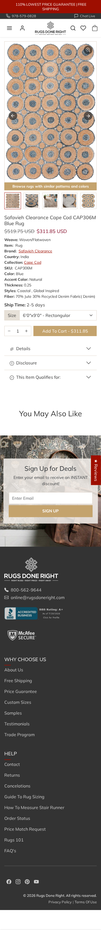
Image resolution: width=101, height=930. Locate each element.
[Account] (22, 28)
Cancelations (17, 786)
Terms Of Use (86, 902)
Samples (13, 713)
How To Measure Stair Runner (34, 807)
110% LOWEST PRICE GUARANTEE (45, 4)
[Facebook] (8, 881)
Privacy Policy (60, 902)
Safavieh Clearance (35, 251)
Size (12, 315)
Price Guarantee (20, 691)
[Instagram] (18, 881)
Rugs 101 (14, 840)
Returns (12, 775)
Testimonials (17, 723)
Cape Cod (32, 262)
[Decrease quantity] (9, 331)
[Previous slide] (12, 422)
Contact (12, 764)
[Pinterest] (27, 881)
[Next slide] (88, 115)
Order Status (17, 818)
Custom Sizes (17, 702)
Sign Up (50, 511)
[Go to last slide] (13, 115)
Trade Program (19, 734)
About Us (13, 669)
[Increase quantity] (26, 331)
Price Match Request (25, 829)
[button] (9, 28)
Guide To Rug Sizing (24, 796)
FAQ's (10, 850)
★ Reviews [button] (96, 470)
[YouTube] (36, 881)
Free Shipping (18, 680)
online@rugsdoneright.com (38, 597)
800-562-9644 (26, 590)
